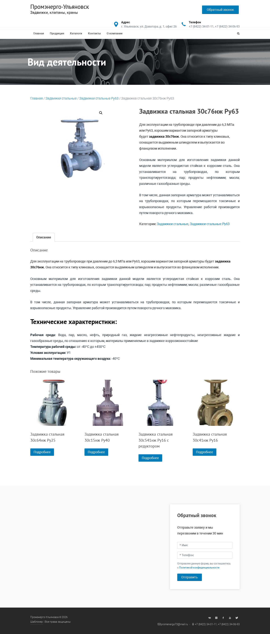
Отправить (189, 577)
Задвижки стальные (61, 98)
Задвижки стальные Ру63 (98, 98)
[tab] (44, 237)
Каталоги (76, 33)
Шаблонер (36, 621)
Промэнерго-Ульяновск (59, 7)
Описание (43, 237)
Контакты (94, 33)
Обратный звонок (220, 10)
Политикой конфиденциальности (199, 567)
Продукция (57, 33)
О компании (115, 33)
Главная (38, 33)
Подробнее (42, 452)
